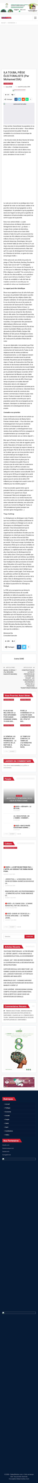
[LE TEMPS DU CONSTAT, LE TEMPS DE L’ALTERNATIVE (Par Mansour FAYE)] (27, 729)
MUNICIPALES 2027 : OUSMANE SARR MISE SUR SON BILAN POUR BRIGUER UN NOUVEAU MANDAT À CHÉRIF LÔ (18, 983)
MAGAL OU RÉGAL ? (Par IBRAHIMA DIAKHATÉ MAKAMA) (10, 672)
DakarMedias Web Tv (10, 848)
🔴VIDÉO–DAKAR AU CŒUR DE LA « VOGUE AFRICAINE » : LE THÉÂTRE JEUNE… (17, 916)
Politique (7, 1108)
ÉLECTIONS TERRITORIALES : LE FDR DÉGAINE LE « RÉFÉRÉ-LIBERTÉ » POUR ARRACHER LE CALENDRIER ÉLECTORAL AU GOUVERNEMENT (19, 953)
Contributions (8, 83)
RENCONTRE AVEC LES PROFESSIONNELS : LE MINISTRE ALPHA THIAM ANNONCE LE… (19, 893)
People (7, 1119)
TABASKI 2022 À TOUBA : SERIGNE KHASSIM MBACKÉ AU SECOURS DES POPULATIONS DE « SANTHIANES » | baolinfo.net (18, 1013)
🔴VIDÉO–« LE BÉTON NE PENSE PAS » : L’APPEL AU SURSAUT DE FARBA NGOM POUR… (18, 869)
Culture (19, 796)
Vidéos (7, 1135)
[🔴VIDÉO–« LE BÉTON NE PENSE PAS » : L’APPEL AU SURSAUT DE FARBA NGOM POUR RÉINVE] (19, 856)
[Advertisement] (19, 48)
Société (7, 1115)
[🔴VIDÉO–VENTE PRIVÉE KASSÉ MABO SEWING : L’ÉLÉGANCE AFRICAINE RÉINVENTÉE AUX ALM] (8, 828)
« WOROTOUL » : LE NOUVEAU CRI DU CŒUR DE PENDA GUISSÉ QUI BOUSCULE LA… (19, 881)
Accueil (7, 1104)
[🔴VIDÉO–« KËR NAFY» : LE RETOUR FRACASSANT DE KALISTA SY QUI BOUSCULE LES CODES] (8, 809)
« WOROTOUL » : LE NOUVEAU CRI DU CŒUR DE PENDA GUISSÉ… (19, 799)
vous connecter (15, 765)
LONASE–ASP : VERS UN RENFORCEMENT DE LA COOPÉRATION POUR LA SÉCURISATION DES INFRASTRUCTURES (19, 962)
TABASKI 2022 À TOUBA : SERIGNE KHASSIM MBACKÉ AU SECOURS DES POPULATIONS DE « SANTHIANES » (19, 1017)
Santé (7, 1123)
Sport (6, 1127)
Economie (8, 1112)
